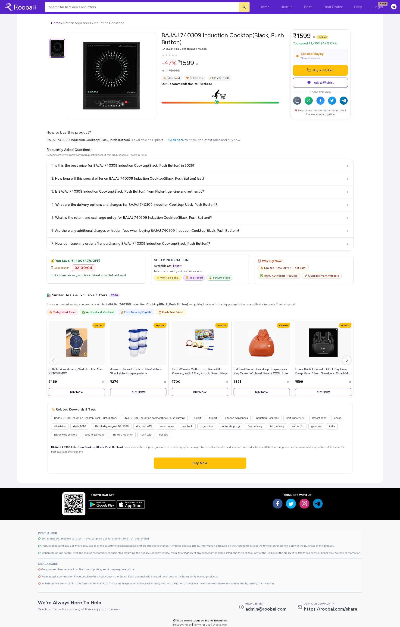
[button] (346, 360)
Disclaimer (220, 624)
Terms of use (202, 624)
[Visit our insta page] (304, 503)
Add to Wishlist (324, 82)
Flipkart (322, 37)
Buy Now (76, 392)
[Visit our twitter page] (291, 503)
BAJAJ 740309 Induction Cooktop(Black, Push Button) (88, 140)
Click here (176, 140)
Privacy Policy (182, 624)
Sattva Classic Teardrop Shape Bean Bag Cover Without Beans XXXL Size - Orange (261, 373)
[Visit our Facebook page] (277, 503)
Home (55, 23)
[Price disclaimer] (197, 64)
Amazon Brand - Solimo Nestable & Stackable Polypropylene (136, 371)
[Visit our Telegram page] (318, 503)
